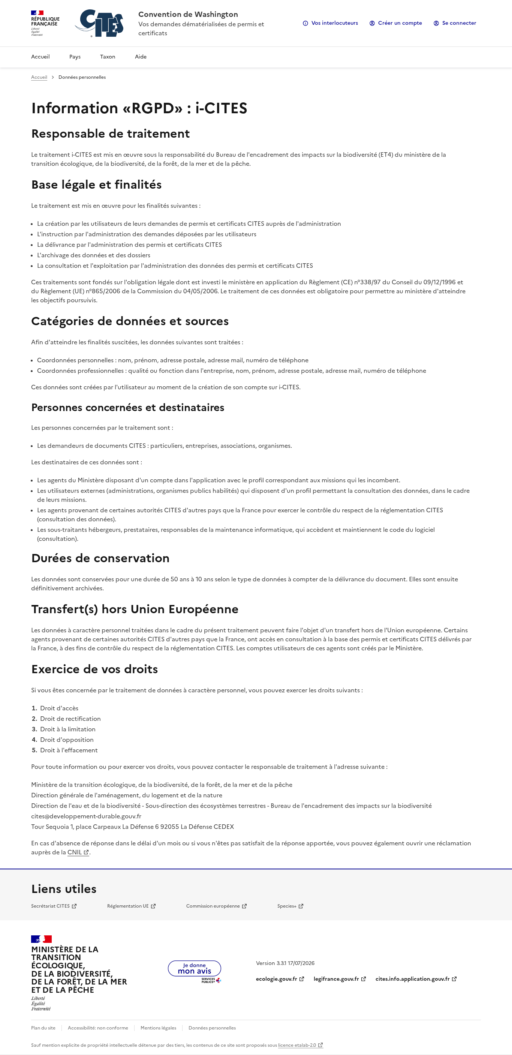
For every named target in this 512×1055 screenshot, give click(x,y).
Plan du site (43, 1028)
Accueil (40, 57)
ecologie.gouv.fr (276, 979)
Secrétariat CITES (50, 906)
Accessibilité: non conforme (98, 1028)
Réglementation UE (128, 906)
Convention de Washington (188, 14)
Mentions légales (158, 1028)
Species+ (286, 906)
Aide (141, 57)
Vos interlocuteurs (334, 23)
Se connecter (459, 23)
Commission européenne (213, 906)
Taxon (107, 57)
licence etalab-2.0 (297, 1045)
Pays (75, 57)
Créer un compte (400, 23)
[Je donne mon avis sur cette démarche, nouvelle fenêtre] (195, 980)
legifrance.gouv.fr (336, 979)
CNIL (74, 852)
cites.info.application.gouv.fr (413, 979)
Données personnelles (212, 1028)
